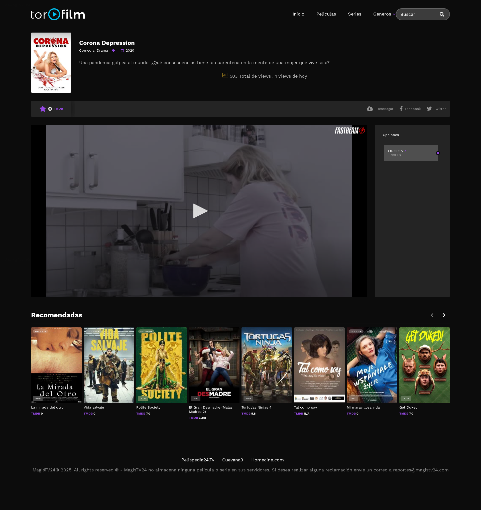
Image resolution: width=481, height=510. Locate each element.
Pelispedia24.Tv (197, 459)
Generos (382, 14)
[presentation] (444, 315)
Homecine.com (267, 459)
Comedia (86, 50)
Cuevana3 (232, 459)
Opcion (397, 153)
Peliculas (326, 14)
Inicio (298, 14)
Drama (102, 50)
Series (354, 14)
